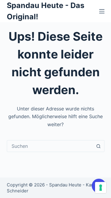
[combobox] (50, 146)
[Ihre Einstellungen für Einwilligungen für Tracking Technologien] (100, 187)
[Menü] (101, 11)
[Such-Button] (98, 146)
